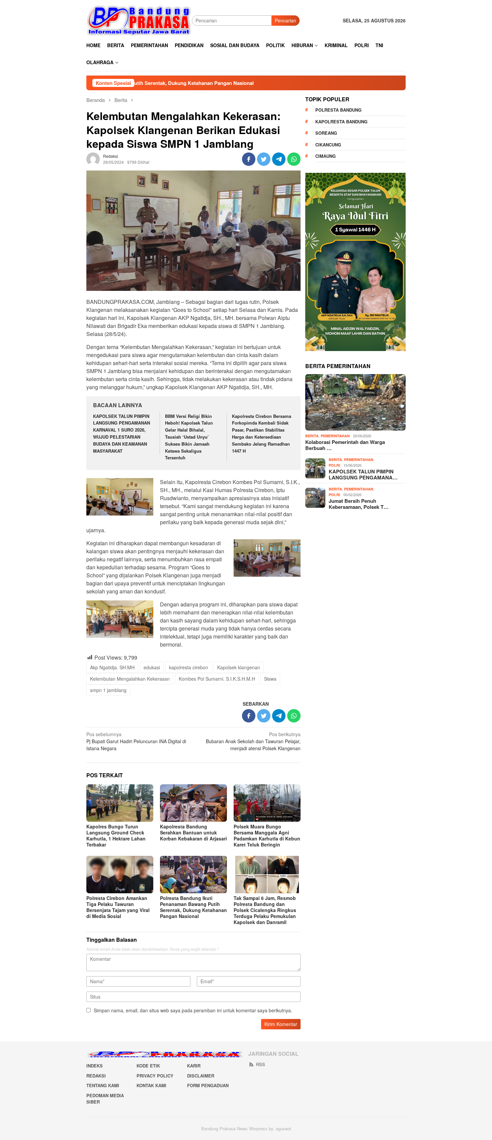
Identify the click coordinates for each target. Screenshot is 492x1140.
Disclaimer (200, 1075)
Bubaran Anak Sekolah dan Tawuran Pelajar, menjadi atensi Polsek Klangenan (253, 741)
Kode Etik (148, 1065)
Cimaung (325, 156)
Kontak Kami (151, 1085)
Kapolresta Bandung (341, 121)
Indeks (94, 1065)
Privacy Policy (155, 1075)
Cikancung (328, 144)
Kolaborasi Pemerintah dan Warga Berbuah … (345, 445)
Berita (312, 435)
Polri (334, 465)
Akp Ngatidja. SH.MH (112, 667)
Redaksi (96, 1075)
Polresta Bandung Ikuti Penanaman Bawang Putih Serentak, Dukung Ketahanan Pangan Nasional (193, 907)
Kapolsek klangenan (238, 667)
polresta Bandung (338, 110)
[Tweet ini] (263, 159)
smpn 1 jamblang (108, 690)
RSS (260, 1064)
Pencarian (285, 20)
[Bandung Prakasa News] (139, 20)
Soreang (326, 133)
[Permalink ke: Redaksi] (93, 158)
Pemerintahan (335, 435)
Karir (193, 1065)
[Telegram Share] (278, 159)
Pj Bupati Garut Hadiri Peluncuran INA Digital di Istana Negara (136, 741)
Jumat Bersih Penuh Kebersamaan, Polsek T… (359, 504)
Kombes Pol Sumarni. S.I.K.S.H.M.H (217, 678)
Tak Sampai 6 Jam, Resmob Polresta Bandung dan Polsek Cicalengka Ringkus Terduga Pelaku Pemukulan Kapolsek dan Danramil (265, 910)
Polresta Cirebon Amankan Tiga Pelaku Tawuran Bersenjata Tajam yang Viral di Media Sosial (118, 907)
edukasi (152, 667)
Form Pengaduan (208, 1085)
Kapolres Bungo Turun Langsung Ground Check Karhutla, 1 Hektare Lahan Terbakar (116, 835)
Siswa (270, 678)
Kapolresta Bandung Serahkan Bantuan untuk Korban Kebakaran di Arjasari (193, 832)
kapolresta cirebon (188, 667)
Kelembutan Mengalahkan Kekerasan (130, 678)
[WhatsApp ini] (294, 159)
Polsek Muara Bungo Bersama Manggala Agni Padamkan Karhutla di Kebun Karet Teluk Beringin (267, 835)
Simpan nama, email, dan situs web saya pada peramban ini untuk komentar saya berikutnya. (193, 1010)
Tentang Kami (102, 1085)
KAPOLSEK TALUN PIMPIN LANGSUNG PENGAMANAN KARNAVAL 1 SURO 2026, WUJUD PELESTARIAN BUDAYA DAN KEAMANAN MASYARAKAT (121, 433)
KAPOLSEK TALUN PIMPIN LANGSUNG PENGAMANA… (363, 474)
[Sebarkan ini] (248, 159)
